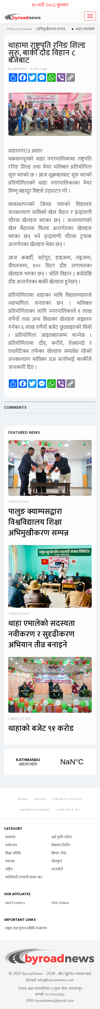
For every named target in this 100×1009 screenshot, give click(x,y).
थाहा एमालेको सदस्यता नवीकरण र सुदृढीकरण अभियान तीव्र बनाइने (41, 634)
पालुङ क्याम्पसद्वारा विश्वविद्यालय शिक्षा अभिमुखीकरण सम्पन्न (38, 522)
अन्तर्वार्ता (57, 869)
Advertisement (35, 809)
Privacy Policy (68, 799)
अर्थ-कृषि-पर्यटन (61, 837)
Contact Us (68, 809)
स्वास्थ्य (10, 861)
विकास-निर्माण (60, 845)
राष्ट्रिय (9, 869)
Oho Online (60, 903)
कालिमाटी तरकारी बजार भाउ (23, 877)
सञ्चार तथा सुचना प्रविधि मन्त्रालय (26, 928)
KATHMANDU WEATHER (50, 762)
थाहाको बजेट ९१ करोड (41, 728)
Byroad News (32, 974)
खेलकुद (56, 861)
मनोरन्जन (11, 845)
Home (23, 799)
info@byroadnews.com (56, 980)
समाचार (10, 837)
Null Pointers (15, 903)
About (40, 799)
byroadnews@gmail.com (54, 1001)
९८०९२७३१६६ (55, 994)
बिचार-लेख (58, 853)
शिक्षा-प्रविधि (13, 853)
